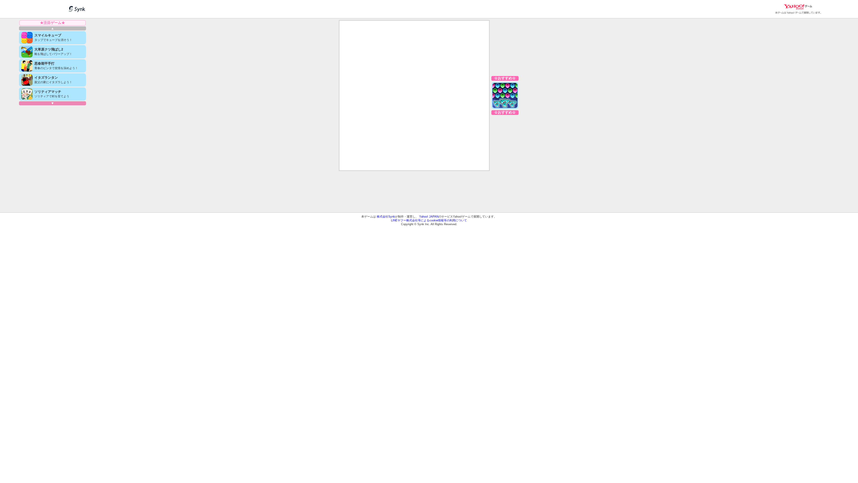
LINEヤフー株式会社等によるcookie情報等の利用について (429, 220)
